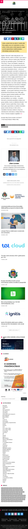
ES (10, 125)
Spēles (4, 465)
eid (7, 490)
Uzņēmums (18, 499)
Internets (5, 441)
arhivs (8, 11)
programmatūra (21, 495)
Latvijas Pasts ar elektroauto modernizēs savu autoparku (12, 231)
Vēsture (23, 125)
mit (19, 125)
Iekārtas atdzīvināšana (7, 439)
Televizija (5, 472)
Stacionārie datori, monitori (9, 466)
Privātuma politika (13, 519)
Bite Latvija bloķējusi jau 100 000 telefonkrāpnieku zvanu (10, 302)
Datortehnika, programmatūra (9, 422)
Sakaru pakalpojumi (7, 463)
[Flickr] (15, 514)
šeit (21, 113)
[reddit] (10, 38)
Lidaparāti (5, 446)
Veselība (4, 479)
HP (3, 434)
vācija (12, 501)
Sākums (3, 11)
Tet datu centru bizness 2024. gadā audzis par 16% (13, 256)
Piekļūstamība (4, 519)
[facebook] (5, 38)
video (5, 501)
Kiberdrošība (23, 520)
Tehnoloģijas (12, 21)
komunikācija (4, 493)
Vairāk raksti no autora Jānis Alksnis (13, 182)
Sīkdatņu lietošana (23, 519)
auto (10, 488)
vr (2, 126)
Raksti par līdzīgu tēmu (13, 180)
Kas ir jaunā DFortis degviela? (14, 137)
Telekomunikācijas (7, 470)
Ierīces (7, 491)
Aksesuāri (5, 405)
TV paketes (5, 476)
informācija (12, 491)
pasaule (12, 495)
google (3, 491)
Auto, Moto (5, 411)
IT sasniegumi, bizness (7, 442)
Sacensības (5, 460)
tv (8, 499)
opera (7, 495)
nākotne (3, 495)
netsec (4, 453)
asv (2, 488)
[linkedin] (15, 38)
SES (8, 497)
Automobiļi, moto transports (9, 414)
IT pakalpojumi (16, 520)
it (19, 491)
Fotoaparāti (5, 431)
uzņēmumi (12, 499)
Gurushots (5, 432)
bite (3, 418)
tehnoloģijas (4, 499)
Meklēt (23, 398)
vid (2, 501)
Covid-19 (5, 419)
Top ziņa (4, 475)
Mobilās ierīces (6, 450)
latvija (10, 493)
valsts (23, 499)
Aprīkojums (5, 407)
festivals (13, 125)
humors (4, 436)
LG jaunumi (5, 445)
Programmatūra (6, 458)
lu (14, 493)
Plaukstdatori (6, 455)
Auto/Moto (5, 412)
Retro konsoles (6, 459)
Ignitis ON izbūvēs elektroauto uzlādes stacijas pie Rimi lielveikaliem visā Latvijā (12, 323)
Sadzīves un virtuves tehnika (9, 462)
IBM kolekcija (5, 438)
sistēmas (17, 497)
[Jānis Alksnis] (14, 2)
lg (12, 493)
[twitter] (7, 38)
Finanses (4, 425)
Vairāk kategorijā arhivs (13, 184)
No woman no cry (14, 144)
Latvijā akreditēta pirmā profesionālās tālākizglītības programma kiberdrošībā (12, 207)
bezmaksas (15, 488)
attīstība (6, 488)
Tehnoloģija (22, 497)
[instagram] (22, 514)
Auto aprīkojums (6, 409)
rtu (5, 497)
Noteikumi (4, 520)
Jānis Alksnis (8, 28)
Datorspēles (5, 421)
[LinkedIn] (12, 514)
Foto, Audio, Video (7, 428)
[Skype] (18, 514)
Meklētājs (3, 396)
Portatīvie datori (6, 456)
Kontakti (9, 520)
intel (17, 491)
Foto (4, 426)
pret (16, 495)
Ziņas (21, 501)
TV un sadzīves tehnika (8, 477)
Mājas (20, 493)
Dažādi (4, 424)
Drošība (3, 490)
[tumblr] (18, 38)
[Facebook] (6, 514)
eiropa (10, 490)
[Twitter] (9, 514)
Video (4, 482)
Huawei (4, 435)
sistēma (12, 497)
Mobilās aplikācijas (7, 449)
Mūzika (4, 452)
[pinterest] (12, 38)
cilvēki (7, 125)
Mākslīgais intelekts (7, 448)
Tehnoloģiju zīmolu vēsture (8, 469)
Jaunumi (4, 443)
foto (21, 490)
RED (3, 497)
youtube (5, 126)
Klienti (22, 491)
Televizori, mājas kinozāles (8, 473)
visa (9, 501)
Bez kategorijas (6, 415)
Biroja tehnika (6, 417)
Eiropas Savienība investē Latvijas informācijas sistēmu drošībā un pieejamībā (13, 281)
